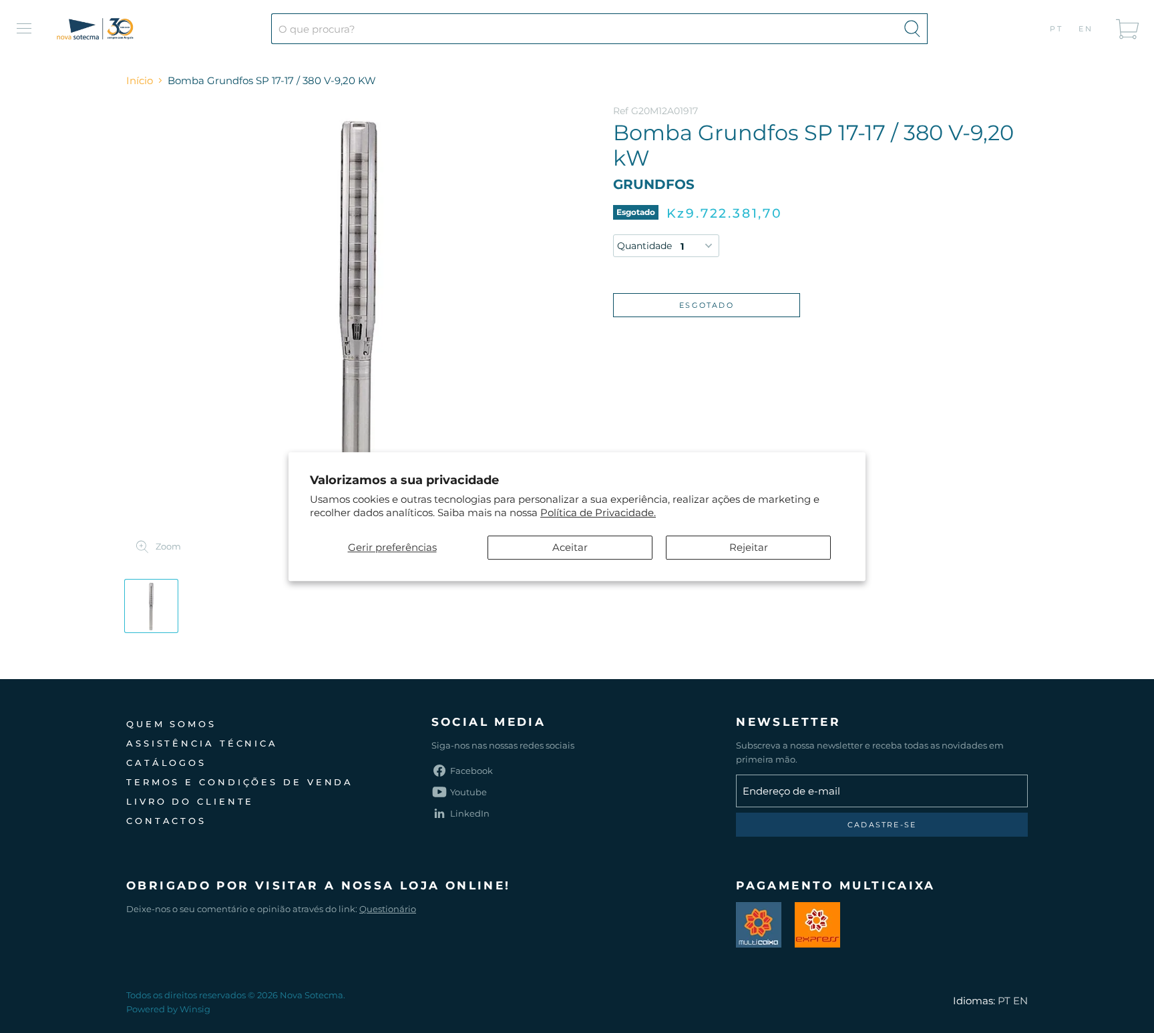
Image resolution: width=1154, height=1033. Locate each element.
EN (1086, 28)
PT (1057, 28)
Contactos (166, 820)
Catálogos (166, 762)
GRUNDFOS (654, 184)
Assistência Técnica (202, 743)
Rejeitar (748, 547)
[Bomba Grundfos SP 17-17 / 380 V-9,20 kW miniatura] (151, 606)
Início (139, 80)
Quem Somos (171, 723)
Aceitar (570, 547)
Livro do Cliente (190, 801)
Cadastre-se (881, 824)
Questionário (387, 908)
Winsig (195, 1009)
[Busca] (912, 28)
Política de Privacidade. (598, 512)
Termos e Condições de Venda (239, 782)
